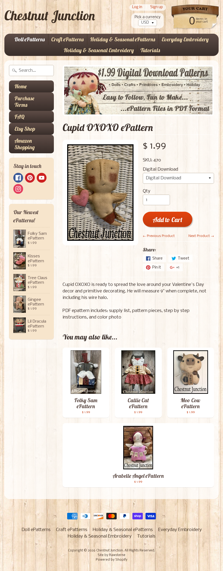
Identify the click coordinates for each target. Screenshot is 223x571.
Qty (146, 191)
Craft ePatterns (67, 39)
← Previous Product (159, 236)
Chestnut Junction (49, 15)
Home (20, 86)
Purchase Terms (24, 101)
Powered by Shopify (111, 559)
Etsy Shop (24, 128)
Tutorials (150, 50)
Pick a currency (147, 17)
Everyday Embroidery (185, 39)
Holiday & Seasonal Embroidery (99, 50)
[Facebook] (18, 178)
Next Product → (201, 236)
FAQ (19, 116)
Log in (137, 7)
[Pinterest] (30, 178)
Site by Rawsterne (111, 555)
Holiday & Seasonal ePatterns (122, 39)
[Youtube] (42, 178)
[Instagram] (18, 189)
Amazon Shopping (24, 144)
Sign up (156, 7)
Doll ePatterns (29, 39)
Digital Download (160, 169)
